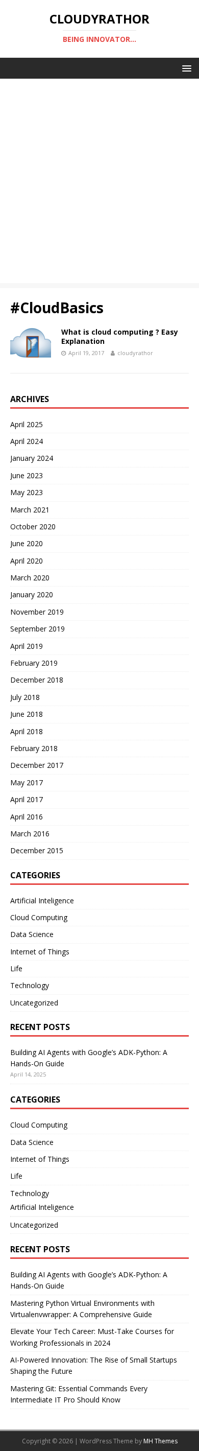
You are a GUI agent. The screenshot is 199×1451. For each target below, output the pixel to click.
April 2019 (26, 646)
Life (16, 968)
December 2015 (36, 850)
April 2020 (26, 561)
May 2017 (26, 782)
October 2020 (33, 526)
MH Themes (160, 1441)
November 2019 (37, 612)
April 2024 (26, 441)
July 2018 (25, 697)
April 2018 (26, 731)
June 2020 (26, 543)
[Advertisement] (99, 183)
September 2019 (37, 629)
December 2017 (36, 765)
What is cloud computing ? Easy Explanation (119, 336)
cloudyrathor (135, 353)
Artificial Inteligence (42, 900)
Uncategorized (34, 1003)
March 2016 (29, 833)
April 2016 (26, 817)
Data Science (32, 934)
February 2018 (34, 748)
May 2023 (26, 492)
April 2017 (26, 799)
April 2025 (26, 424)
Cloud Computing (38, 917)
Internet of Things (39, 951)
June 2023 (26, 475)
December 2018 (36, 680)
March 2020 (29, 577)
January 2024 (31, 458)
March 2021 (29, 509)
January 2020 (31, 594)
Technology (29, 985)
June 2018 (26, 714)
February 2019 (34, 663)
